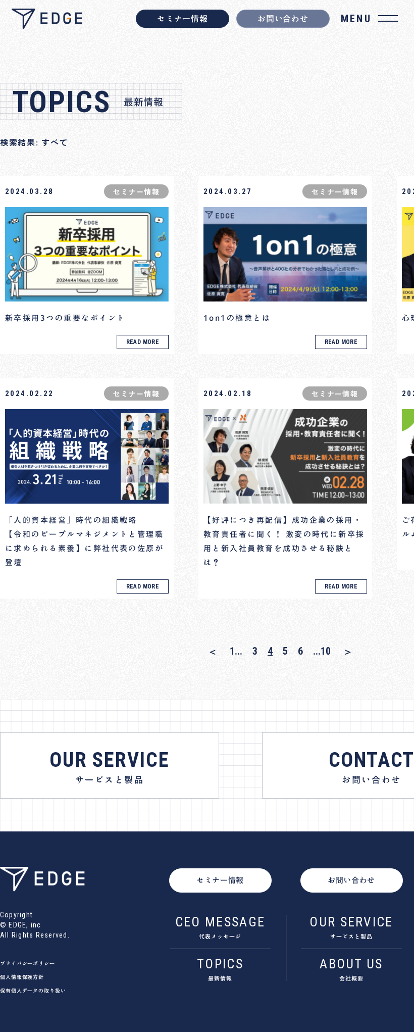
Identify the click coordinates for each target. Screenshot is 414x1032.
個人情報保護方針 (22, 976)
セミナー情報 (182, 19)
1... (236, 651)
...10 (322, 651)
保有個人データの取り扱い (33, 990)
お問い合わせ (282, 19)
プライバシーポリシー (27, 963)
